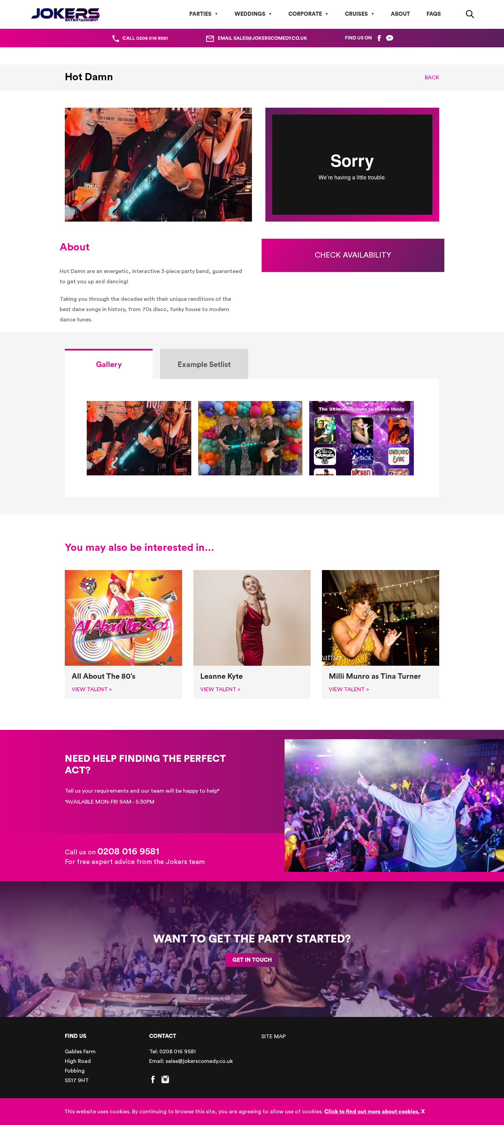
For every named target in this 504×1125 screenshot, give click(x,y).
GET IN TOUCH (252, 960)
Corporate (305, 14)
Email (262, 38)
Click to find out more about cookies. (372, 1111)
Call (145, 38)
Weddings (250, 14)
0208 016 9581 (128, 851)
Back (432, 77)
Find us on (358, 38)
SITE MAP (273, 1036)
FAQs (434, 14)
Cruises (356, 14)
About (400, 14)
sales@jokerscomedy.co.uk (199, 1061)
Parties (200, 14)
